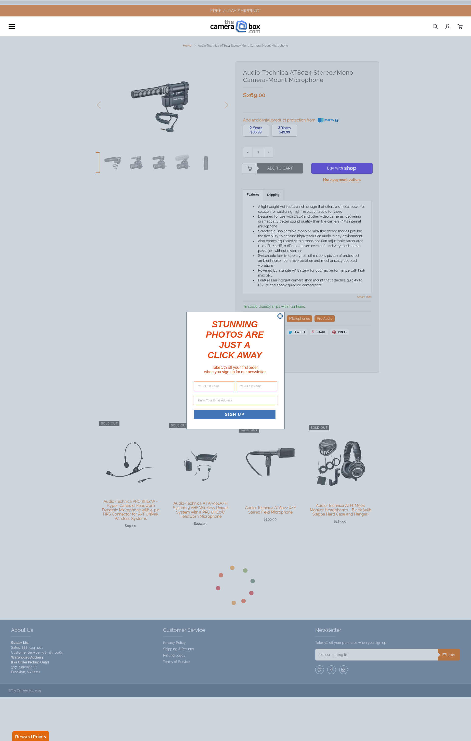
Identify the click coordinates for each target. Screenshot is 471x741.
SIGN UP (235, 414)
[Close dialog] (280, 316)
